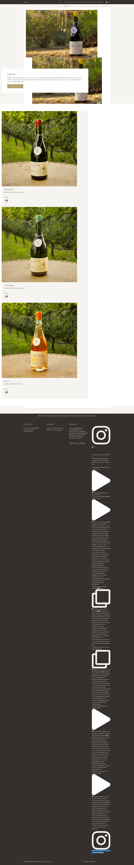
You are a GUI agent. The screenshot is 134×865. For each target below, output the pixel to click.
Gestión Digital (48, 861)
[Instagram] (106, 2)
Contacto (101, 2)
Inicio (61, 2)
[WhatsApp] (109, 2)
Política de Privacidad (89, 861)
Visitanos (78, 2)
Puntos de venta (87, 2)
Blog (95, 2)
